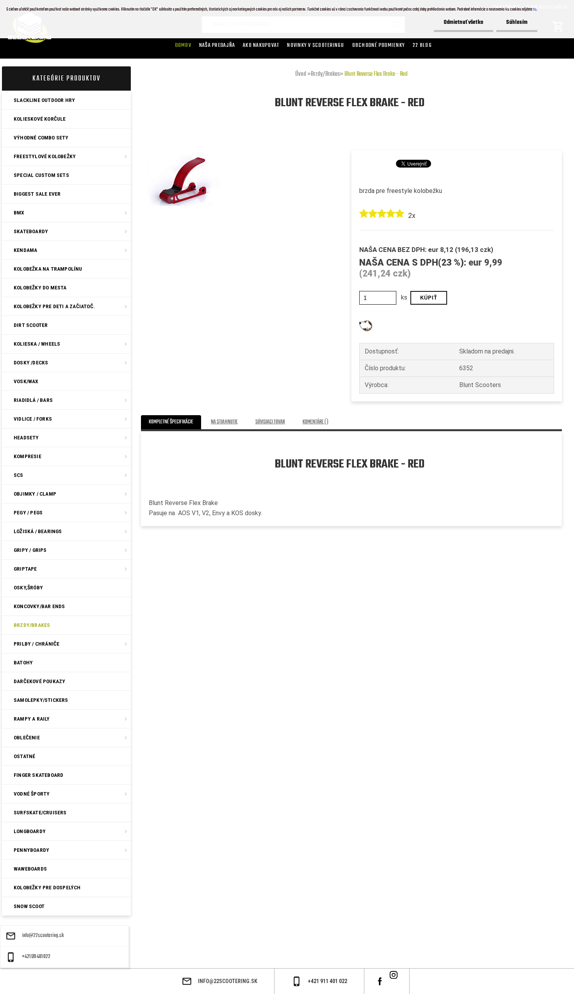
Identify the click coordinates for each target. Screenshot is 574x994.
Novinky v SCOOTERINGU (315, 45)
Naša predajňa (217, 45)
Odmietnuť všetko (463, 22)
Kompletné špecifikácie (171, 422)
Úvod (300, 74)
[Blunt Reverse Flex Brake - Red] (185, 139)
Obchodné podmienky (378, 45)
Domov (183, 45)
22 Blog (422, 45)
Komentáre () (315, 422)
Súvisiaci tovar (270, 422)
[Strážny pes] (365, 323)
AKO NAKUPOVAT (261, 45)
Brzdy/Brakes (325, 74)
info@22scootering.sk (43, 936)
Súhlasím (517, 22)
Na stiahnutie (224, 422)
